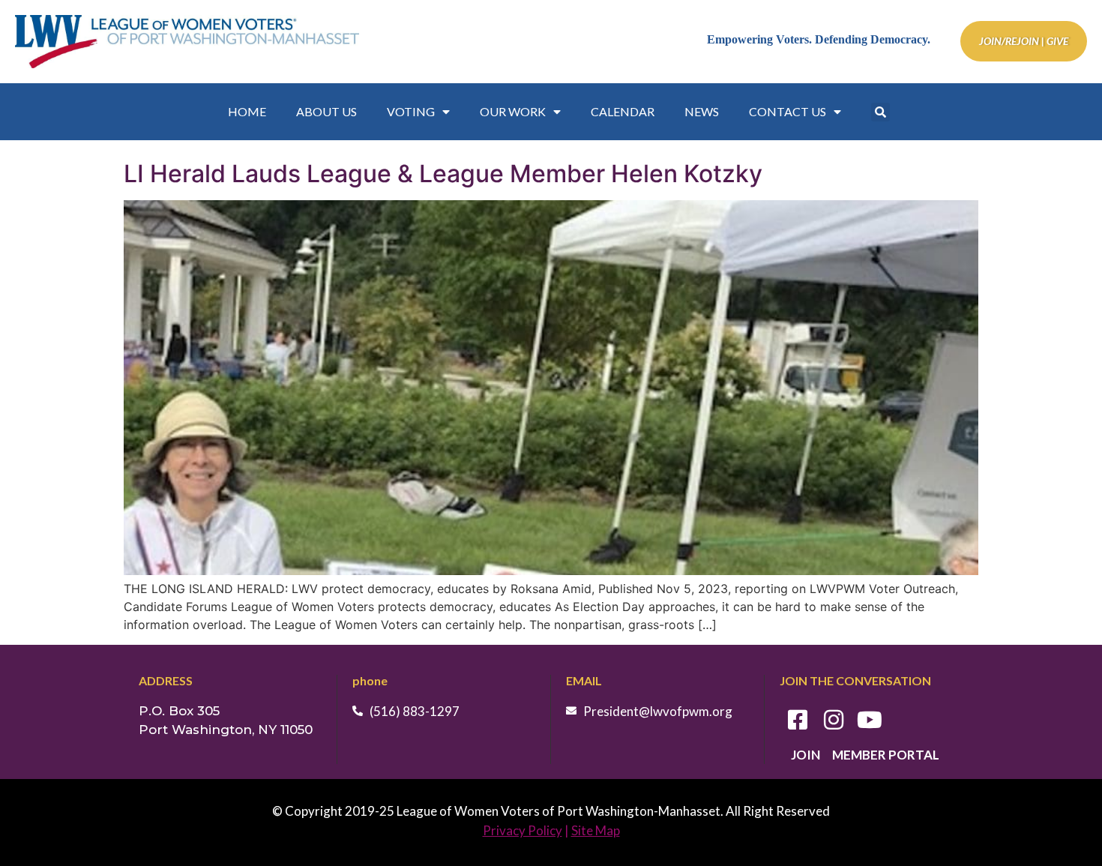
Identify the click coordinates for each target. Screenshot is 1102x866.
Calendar (622, 111)
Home (247, 111)
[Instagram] (834, 720)
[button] (880, 112)
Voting (411, 111)
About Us (326, 111)
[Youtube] (870, 720)
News (701, 111)
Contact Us (787, 111)
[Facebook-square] (798, 720)
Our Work (513, 111)
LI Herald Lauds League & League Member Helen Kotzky (443, 173)
